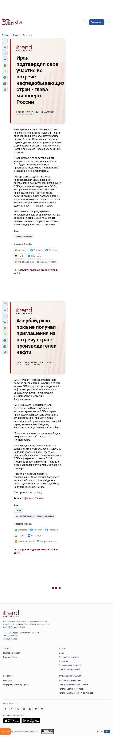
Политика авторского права (71, 689)
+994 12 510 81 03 (10, 636)
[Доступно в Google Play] (30, 720)
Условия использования (70, 681)
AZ (102, 731)
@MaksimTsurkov (34, 498)
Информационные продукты (16, 685)
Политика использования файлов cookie (77, 693)
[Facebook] (11, 708)
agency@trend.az (10, 639)
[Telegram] (30, 708)
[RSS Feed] (42, 708)
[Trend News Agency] (11, 613)
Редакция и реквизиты (69, 657)
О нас (61, 653)
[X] (17, 708)
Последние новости (12, 653)
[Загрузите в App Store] (11, 720)
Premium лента (10, 657)
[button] (4, 41)
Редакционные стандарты (70, 665)
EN (97, 731)
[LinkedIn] (36, 708)
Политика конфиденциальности (73, 685)
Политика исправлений (69, 669)
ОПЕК (18, 510)
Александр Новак (24, 236)
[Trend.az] (12, 22)
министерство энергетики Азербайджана (35, 516)
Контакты (63, 661)
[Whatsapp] (5, 708)
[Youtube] (23, 708)
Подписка (7, 681)
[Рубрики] (108, 22)
